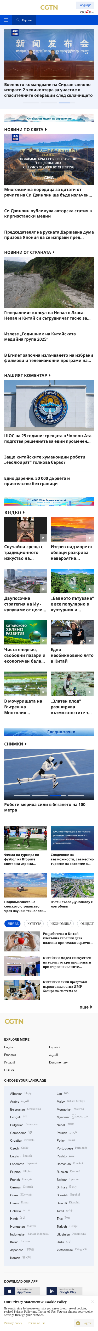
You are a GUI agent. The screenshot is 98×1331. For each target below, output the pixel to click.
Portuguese (72, 1147)
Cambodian (21, 1132)
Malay (71, 1100)
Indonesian (29, 1233)
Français (10, 1054)
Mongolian (70, 1108)
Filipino (21, 1171)
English (9, 1047)
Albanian (21, 1093)
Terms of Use (36, 1323)
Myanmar (72, 1116)
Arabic (19, 1100)
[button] (22, 795)
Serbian (68, 1179)
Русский (9, 1062)
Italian (20, 1241)
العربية (53, 1054)
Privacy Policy (13, 1323)
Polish (66, 1139)
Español (54, 1047)
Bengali (18, 1116)
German (21, 1186)
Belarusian (25, 1108)
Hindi (17, 1218)
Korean (20, 1257)
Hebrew (20, 1210)
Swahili (68, 1202)
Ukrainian (71, 1233)
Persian (67, 1132)
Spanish (68, 1194)
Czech (19, 1147)
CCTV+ (9, 1070)
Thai (63, 1218)
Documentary (58, 1062)
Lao (62, 1093)
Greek (21, 1194)
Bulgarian (24, 1124)
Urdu (64, 1241)
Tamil (64, 1210)
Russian (68, 1171)
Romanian (70, 1163)
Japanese (22, 1249)
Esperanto (24, 1163)
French (21, 1179)
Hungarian (23, 1225)
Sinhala (67, 1186)
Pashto (65, 1155)
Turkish (67, 1225)
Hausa (19, 1202)
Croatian (22, 1139)
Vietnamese (72, 1249)
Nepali (65, 1124)
